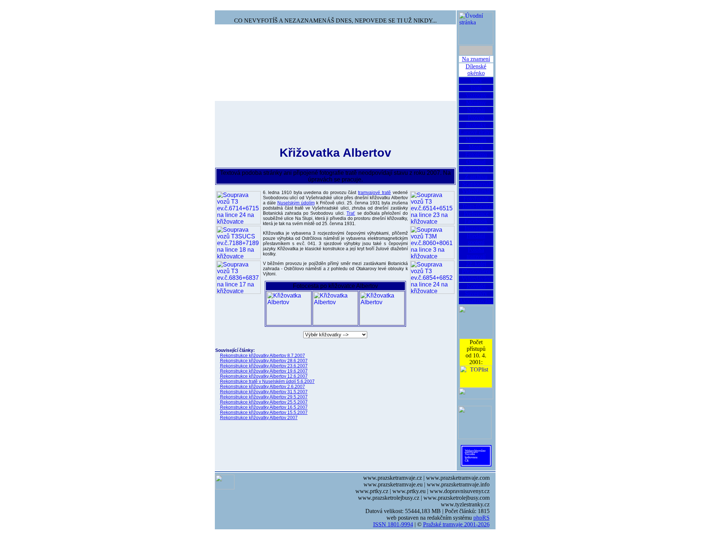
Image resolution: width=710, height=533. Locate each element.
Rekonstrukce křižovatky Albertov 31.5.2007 (264, 391)
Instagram (475, 228)
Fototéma (476, 154)
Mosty (476, 147)
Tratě (476, 88)
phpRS (481, 518)
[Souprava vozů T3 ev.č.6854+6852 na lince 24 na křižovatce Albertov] (432, 277)
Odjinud (476, 162)
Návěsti (476, 110)
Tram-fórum (476, 206)
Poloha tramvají (476, 253)
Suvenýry (476, 293)
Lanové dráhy (476, 132)
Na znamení (476, 59)
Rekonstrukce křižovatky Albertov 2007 (259, 417)
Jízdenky (476, 125)
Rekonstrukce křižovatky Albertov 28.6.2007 (264, 360)
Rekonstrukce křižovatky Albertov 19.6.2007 (264, 371)
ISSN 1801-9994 (393, 524)
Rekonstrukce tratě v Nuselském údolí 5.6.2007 (267, 381)
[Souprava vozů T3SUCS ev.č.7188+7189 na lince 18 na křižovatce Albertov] (238, 242)
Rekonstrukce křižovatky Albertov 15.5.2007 (264, 412)
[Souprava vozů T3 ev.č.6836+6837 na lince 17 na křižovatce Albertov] (238, 277)
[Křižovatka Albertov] (289, 308)
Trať (350, 213)
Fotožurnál (475, 199)
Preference (476, 213)
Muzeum (476, 139)
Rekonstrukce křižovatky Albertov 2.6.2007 (262, 386)
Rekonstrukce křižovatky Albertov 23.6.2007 (264, 366)
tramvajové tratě (374, 192)
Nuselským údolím (296, 203)
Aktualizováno (476, 301)
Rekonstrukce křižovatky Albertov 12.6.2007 (264, 376)
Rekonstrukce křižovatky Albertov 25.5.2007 (264, 402)
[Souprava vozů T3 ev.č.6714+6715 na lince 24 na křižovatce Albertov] (238, 207)
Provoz (476, 117)
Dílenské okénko (476, 69)
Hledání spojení (476, 238)
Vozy (476, 80)
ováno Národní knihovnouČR (475, 455)
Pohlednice (476, 169)
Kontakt (476, 286)
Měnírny (476, 102)
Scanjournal (476, 184)
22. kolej (476, 264)
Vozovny (476, 95)
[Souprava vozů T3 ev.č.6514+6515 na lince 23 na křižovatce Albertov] (432, 207)
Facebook (475, 221)
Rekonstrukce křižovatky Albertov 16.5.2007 (264, 407)
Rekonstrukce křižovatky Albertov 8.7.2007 (262, 355)
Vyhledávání (476, 278)
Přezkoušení (476, 271)
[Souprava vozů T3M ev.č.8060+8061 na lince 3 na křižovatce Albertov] (432, 242)
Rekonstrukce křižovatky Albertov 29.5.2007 (264, 397)
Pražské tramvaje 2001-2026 (456, 524)
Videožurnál (476, 191)
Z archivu (476, 176)
